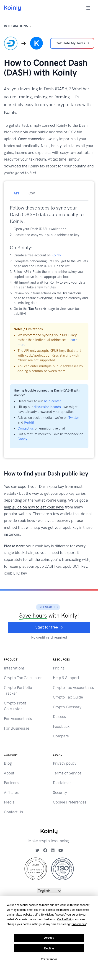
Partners (11, 782)
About (9, 773)
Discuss (59, 716)
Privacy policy (64, 763)
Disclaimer (62, 782)
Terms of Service (67, 773)
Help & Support (66, 677)
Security (60, 792)
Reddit (29, 422)
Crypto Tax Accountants (73, 687)
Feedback (61, 726)
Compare (61, 736)
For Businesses (17, 728)
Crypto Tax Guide (68, 697)
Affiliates (11, 792)
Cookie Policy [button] (65, 919)
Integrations (16, 26)
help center (52, 401)
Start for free (46, 627)
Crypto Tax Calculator (23, 677)
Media (9, 802)
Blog (8, 763)
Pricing (58, 668)
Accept (49, 937)
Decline (49, 948)
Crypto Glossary (67, 707)
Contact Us (13, 812)
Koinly (56, 255)
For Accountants (18, 718)
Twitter (73, 418)
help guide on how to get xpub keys (34, 507)
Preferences (49, 959)
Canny (22, 439)
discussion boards (47, 407)
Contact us (26, 428)
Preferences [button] (79, 924)
